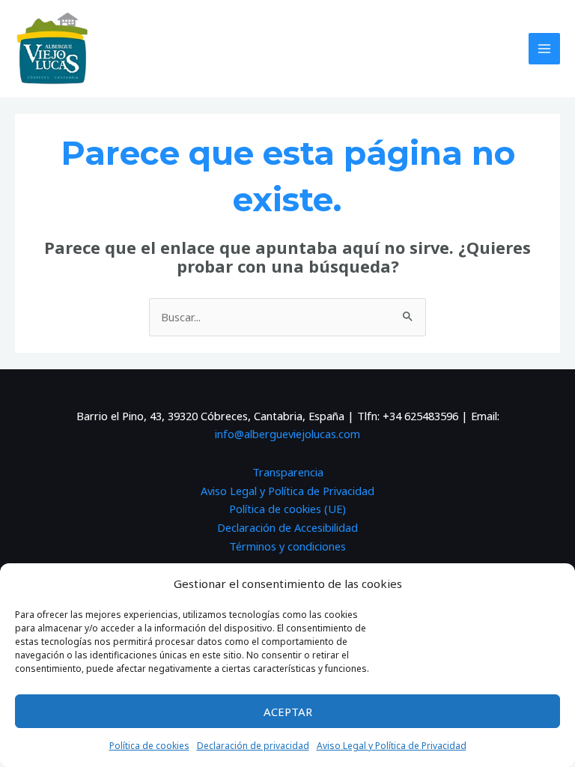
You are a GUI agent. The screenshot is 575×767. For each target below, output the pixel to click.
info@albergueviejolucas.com (287, 433)
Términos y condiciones (287, 546)
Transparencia (287, 471)
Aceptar (288, 711)
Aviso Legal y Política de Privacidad (391, 745)
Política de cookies (149, 745)
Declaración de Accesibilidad (287, 527)
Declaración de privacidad (253, 745)
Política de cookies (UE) (287, 508)
